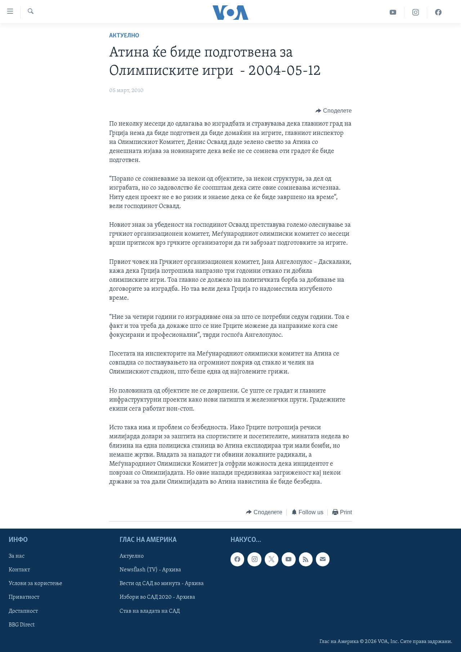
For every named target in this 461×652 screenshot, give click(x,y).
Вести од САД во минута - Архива (162, 584)
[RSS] (306, 559)
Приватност (24, 598)
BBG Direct (22, 625)
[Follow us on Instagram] (254, 559)
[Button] (333, 111)
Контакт (19, 570)
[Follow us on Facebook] (237, 559)
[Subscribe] (323, 559)
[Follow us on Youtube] (288, 559)
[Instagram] (415, 12)
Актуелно (124, 36)
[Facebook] (438, 12)
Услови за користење (35, 584)
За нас (16, 556)
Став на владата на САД (150, 611)
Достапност (23, 611)
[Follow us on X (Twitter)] (271, 559)
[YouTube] (393, 12)
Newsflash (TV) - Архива (150, 570)
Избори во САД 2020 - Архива (157, 598)
